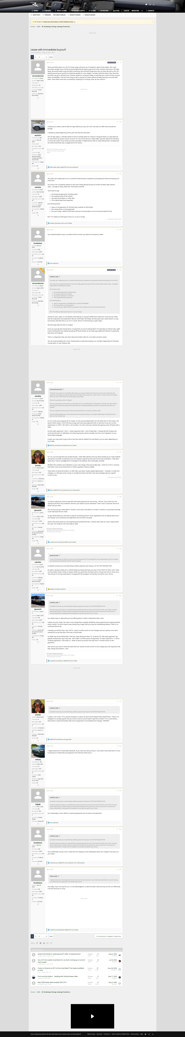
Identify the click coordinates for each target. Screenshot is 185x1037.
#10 (120, 596)
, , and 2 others (63, 445)
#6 (120, 382)
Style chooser (91, 1034)
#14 (120, 829)
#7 (120, 452)
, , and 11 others (63, 542)
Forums (47, 11)
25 (39, 85)
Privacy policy (135, 1034)
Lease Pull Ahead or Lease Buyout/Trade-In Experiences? (59, 954)
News (36, 11)
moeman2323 (42, 956)
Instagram (60, 528)
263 (39, 249)
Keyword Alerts (78, 11)
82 (38, 809)
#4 (120, 230)
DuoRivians (38, 243)
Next (51, 57)
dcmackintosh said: (56, 389)
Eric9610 (114, 956)
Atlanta (40, 203)
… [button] (42, 57)
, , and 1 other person (65, 490)
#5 (120, 270)
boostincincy (41, 964)
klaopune (114, 970)
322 (40, 146)
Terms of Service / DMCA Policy (121, 1034)
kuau (39, 972)
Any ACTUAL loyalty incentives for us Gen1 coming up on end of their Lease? (61, 961)
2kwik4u (114, 978)
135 (39, 519)
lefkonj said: (53, 876)
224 (40, 472)
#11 (120, 701)
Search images (90, 15)
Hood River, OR (36, 90)
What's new (62, 11)
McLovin (114, 962)
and (58, 589)
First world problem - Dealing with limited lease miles (58, 976)
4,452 (40, 521)
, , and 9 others (61, 223)
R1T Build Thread (51, 528)
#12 (120, 746)
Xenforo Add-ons (72, 1034)
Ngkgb (38, 804)
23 (54, 53)
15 (38, 194)
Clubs (93, 11)
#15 (120, 869)
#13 (120, 791)
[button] (103, 11)
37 (38, 766)
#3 (120, 174)
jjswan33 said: (54, 555)
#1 (120, 62)
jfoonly (38, 466)
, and (64, 167)
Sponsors (99, 1034)
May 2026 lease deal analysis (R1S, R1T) (52, 982)
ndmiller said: (54, 276)
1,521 (40, 769)
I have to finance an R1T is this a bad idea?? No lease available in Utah (61, 969)
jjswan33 (37, 510)
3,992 (40, 252)
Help (141, 1034)
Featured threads (59, 15)
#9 (120, 548)
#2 (120, 122)
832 (40, 811)
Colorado (41, 478)
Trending (47, 15)
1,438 (40, 196)
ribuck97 (114, 984)
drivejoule (40, 984)
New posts (36, 15)
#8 (120, 497)
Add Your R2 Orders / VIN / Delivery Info (58, 22)
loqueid (40, 978)
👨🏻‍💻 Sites (116, 11)
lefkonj (38, 760)
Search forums (75, 15)
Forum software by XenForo (46, 1034)
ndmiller (38, 187)
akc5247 (38, 135)
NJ (39, 152)
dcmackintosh (36, 53)
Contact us (107, 1034)
